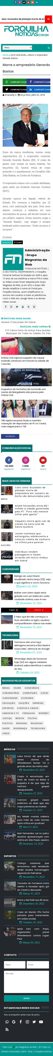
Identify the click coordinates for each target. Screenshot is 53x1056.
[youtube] (28, 2)
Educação (9, 703)
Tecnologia (38, 728)
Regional (21, 723)
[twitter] (24, 2)
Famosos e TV (11, 713)
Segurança (20, 728)
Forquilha (29, 713)
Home (6, 54)
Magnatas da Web (28, 1047)
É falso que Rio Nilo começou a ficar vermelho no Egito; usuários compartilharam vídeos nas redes (33, 620)
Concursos (32, 688)
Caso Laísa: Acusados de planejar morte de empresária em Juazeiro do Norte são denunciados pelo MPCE (25, 493)
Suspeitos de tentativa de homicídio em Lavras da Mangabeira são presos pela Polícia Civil (23, 392)
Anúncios (32, 7)
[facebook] (15, 2)
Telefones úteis (11, 12)
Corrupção (30, 693)
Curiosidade (10, 698)
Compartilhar (18, 82)
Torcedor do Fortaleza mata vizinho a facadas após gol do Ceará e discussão (33, 886)
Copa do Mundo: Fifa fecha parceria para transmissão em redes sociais (33, 915)
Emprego (38, 703)
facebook (10, 436)
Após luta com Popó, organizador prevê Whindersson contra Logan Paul (33, 933)
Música (20, 718)
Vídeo (6, 733)
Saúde (6, 728)
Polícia (32, 718)
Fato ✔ (39, 610)
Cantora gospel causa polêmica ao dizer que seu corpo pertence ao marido (33, 803)
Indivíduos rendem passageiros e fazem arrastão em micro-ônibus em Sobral (31, 556)
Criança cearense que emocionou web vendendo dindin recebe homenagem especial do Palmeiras (33, 868)
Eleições (24, 703)
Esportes (8, 708)
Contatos (18, 7)
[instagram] (19, 2)
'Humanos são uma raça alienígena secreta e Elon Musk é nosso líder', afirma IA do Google (32, 645)
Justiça (7, 718)
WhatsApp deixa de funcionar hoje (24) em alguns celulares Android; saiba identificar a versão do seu (33, 663)
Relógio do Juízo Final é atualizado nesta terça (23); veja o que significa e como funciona (32, 579)
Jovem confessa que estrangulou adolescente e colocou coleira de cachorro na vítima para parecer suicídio (25, 539)
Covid (44, 693)
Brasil (6, 688)
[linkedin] (36, 2)
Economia (27, 698)
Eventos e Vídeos (27, 708)
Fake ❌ (13, 610)
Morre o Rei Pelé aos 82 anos (32, 900)
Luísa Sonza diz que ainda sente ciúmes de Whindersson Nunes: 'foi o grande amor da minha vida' (33, 761)
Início (6, 7)
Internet (44, 713)
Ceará (17, 688)
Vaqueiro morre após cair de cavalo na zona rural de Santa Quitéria (32, 524)
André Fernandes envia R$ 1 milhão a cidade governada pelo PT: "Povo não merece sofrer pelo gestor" (32, 510)
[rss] (32, 2)
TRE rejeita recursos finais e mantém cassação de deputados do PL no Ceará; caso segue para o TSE (23, 423)
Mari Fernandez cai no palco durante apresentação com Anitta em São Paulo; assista (33, 837)
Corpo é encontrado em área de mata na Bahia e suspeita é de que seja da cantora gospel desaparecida (33, 783)
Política (8, 723)
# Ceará (18, 242)
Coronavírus (11, 693)
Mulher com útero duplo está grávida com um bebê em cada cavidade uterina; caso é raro (31, 596)
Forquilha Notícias (43, 1051)
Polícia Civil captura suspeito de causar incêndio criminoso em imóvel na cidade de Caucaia (25, 360)
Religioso (37, 723)
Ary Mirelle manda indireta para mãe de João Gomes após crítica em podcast (33, 820)
